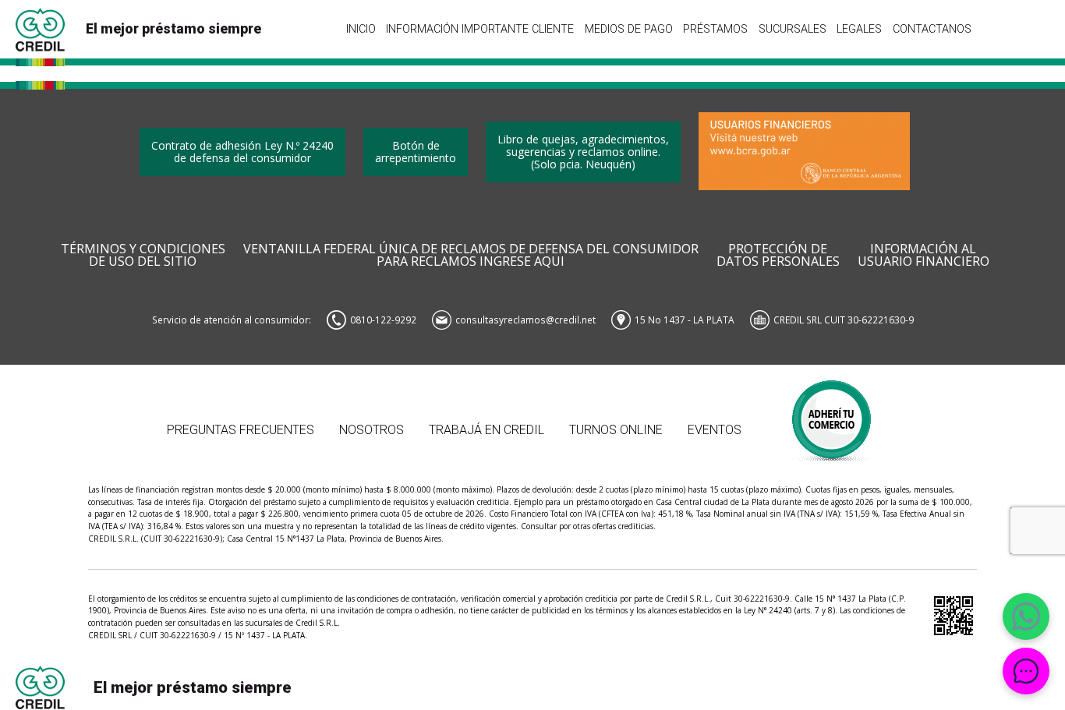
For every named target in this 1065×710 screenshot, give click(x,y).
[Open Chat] (1026, 671)
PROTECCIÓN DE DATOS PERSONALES (778, 255)
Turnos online (616, 429)
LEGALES (859, 28)
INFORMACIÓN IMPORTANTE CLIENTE (480, 28)
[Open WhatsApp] (1026, 616)
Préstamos (715, 28)
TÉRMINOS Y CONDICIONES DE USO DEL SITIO (143, 255)
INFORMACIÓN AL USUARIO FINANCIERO (923, 255)
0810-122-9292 (383, 319)
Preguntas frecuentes (240, 429)
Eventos (714, 429)
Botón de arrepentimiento (415, 151)
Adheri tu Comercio (832, 413)
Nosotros (371, 429)
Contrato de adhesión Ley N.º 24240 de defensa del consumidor (242, 151)
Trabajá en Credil (486, 429)
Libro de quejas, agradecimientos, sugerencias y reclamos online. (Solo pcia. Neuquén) (583, 151)
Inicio (361, 28)
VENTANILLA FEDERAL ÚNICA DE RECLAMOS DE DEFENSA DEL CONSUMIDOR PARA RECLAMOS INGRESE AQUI (471, 255)
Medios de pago (629, 28)
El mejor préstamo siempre (173, 29)
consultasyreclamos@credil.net (525, 319)
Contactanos (932, 28)
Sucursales (792, 28)
